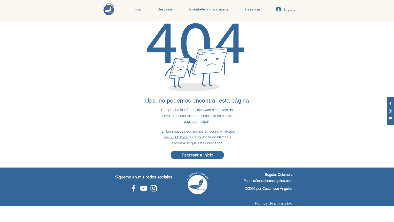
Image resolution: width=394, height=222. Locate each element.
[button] (165, 9)
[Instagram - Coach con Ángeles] (390, 111)
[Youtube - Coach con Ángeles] (390, 118)
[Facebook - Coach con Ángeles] (390, 104)
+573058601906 (176, 137)
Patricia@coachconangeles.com (268, 180)
